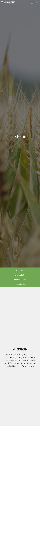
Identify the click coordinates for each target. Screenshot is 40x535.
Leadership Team (19, 284)
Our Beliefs (20, 275)
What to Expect (19, 280)
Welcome (20, 271)
